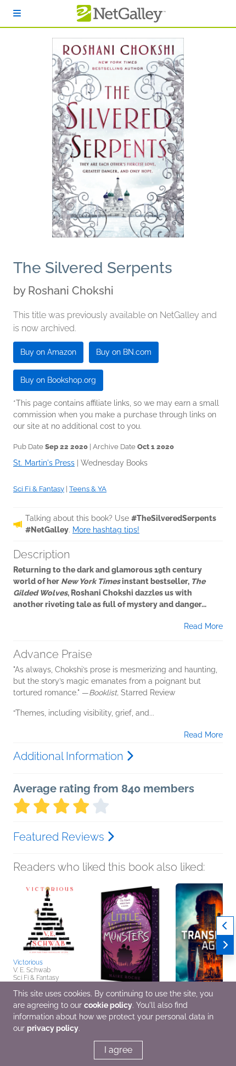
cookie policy (108, 1005)
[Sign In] (17, 13)
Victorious (28, 962)
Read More (203, 626)
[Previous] (225, 925)
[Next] (225, 945)
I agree (118, 1050)
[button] (49, 919)
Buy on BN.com (123, 352)
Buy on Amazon (48, 352)
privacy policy (52, 1028)
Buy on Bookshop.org (58, 380)
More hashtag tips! (105, 529)
